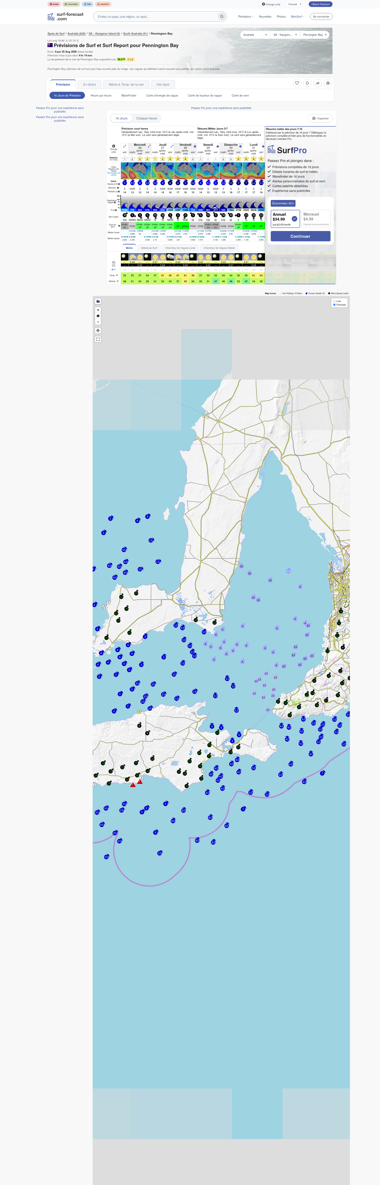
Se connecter (321, 16)
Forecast (341, 304)
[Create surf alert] (307, 83)
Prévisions (244, 16)
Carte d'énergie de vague (162, 95)
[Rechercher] (222, 16)
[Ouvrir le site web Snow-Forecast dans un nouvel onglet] (54, 4)
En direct (89, 84)
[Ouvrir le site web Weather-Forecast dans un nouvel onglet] (103, 4)
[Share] (318, 83)
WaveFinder (128, 95)
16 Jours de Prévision (67, 95)
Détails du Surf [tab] (149, 247)
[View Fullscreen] (98, 339)
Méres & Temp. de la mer (126, 84)
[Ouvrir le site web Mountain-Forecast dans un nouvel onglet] (71, 4)
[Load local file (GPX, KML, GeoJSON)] (98, 301)
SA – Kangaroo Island (104, 33)
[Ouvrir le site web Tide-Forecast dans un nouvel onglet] (87, 4)
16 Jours (121, 118)
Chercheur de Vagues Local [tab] (180, 247)
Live (338, 301)
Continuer (301, 236)
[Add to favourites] (297, 83)
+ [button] (98, 310)
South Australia (135, 33)
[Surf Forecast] (66, 16)
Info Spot (163, 84)
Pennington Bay (162, 33)
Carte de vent (240, 95)
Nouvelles (265, 16)
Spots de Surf (56, 33)
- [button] (98, 322)
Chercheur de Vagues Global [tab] (219, 247)
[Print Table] (328, 83)
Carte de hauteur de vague (205, 95)
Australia (76, 33)
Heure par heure (101, 95)
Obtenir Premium (321, 4)
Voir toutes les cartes (113, 173)
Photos (281, 16)
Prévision (63, 84)
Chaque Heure (146, 118)
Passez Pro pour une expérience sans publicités (60, 109)
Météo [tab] (129, 248)
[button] (94, 784)
